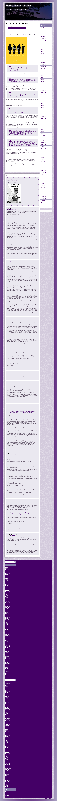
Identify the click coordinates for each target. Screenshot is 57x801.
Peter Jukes (17, 26)
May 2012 (42, 105)
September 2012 (43, 96)
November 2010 (43, 144)
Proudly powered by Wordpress (48, 798)
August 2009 (43, 176)
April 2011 (42, 133)
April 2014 (42, 55)
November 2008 (43, 196)
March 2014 (7, 584)
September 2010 (43, 148)
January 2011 (43, 140)
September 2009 (44, 174)
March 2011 (43, 135)
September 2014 (7, 577)
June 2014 (42, 51)
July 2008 (42, 204)
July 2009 (6, 652)
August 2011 (7, 622)
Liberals (14, 28)
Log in (6, 673)
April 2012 (42, 107)
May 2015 (42, 27)
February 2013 (43, 86)
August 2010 (43, 150)
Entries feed (7, 674)
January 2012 (43, 114)
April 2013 (42, 81)
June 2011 (42, 129)
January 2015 (43, 36)
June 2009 (43, 181)
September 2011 (43, 122)
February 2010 (43, 163)
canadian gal (10, 500)
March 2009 (43, 187)
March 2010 (43, 161)
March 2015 (43, 32)
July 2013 (42, 75)
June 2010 (42, 155)
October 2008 (43, 198)
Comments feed (7, 675)
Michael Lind (19, 28)
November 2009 (43, 170)
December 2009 (43, 168)
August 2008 (43, 202)
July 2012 (42, 101)
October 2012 (43, 94)
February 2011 (43, 137)
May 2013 (42, 79)
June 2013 (42, 77)
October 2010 (43, 146)
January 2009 (7, 659)
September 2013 (43, 70)
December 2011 (43, 116)
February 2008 (43, 207)
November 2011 (43, 118)
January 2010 (43, 166)
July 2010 (42, 153)
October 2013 (43, 68)
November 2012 (43, 92)
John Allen (10, 261)
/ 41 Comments (17, 169)
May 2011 (42, 131)
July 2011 (42, 127)
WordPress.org (7, 677)
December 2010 (43, 142)
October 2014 (43, 42)
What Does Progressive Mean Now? (17, 23)
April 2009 (43, 185)
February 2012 (7, 614)
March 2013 (43, 83)
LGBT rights (26, 121)
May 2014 (42, 53)
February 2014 (43, 60)
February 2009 (43, 189)
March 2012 (43, 109)
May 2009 (42, 183)
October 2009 (43, 172)
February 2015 (43, 34)
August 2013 (43, 73)
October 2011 (43, 120)
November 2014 (43, 40)
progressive (24, 28)
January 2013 (43, 88)
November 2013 (43, 66)
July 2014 (42, 49)
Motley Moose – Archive (18, 5)
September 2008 (44, 200)
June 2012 (42, 103)
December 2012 (43, 90)
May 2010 (42, 157)
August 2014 (43, 47)
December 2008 (43, 194)
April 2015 (42, 29)
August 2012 (43, 99)
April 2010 (42, 159)
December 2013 (43, 64)
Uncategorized (12, 169)
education (10, 28)
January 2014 (43, 62)
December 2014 (43, 38)
